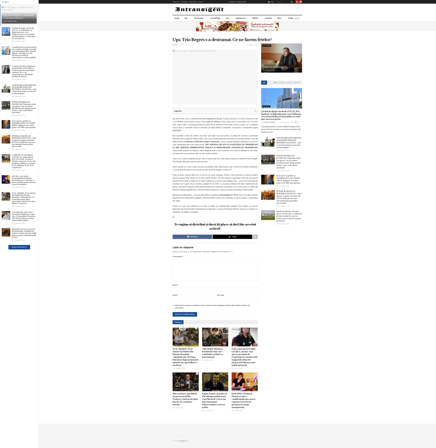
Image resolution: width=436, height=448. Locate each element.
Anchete (282, 82)
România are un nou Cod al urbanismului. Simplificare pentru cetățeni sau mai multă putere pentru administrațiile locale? (24, 233)
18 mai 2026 (237, 410)
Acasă (176, 18)
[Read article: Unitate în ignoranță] (281, 58)
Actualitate (215, 18)
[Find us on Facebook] (297, 2)
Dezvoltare (199, 18)
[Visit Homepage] (200, 9)
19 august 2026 (283, 150)
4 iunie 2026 (178, 408)
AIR (186, 18)
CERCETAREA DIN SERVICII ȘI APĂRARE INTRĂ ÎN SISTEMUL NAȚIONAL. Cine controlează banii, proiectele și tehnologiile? (24, 89)
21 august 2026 (287, 122)
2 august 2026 (269, 70)
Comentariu (178, 256)
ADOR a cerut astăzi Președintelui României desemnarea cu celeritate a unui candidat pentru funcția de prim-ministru (24, 180)
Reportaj (297, 82)
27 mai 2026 (208, 410)
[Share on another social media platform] (255, 237)
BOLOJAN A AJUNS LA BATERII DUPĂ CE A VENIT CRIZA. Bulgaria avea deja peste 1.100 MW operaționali (24, 124)
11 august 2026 (179, 368)
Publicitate (192, 2)
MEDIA (255, 18)
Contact (200, 2)
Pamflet (268, 18)
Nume (176, 285)
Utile (279, 18)
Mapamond (240, 18)
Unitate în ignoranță (272, 67)
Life (227, 18)
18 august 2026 (283, 170)
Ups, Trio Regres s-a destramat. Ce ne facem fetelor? (18, 16)
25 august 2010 (252, 45)
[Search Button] (291, 2)
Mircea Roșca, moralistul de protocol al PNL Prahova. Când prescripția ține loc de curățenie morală (185, 399)
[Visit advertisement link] (237, 26)
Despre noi (176, 2)
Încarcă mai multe (19, 247)
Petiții (290, 18)
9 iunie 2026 (237, 368)
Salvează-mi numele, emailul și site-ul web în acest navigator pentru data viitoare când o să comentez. (212, 306)
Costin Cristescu (269, 122)
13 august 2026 (283, 206)
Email (176, 295)
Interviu (289, 82)
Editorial (266, 45)
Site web (220, 295)
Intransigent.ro (183, 441)
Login (272, 2)
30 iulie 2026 (208, 360)
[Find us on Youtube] (300, 2)
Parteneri (185, 2)
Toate (275, 82)
